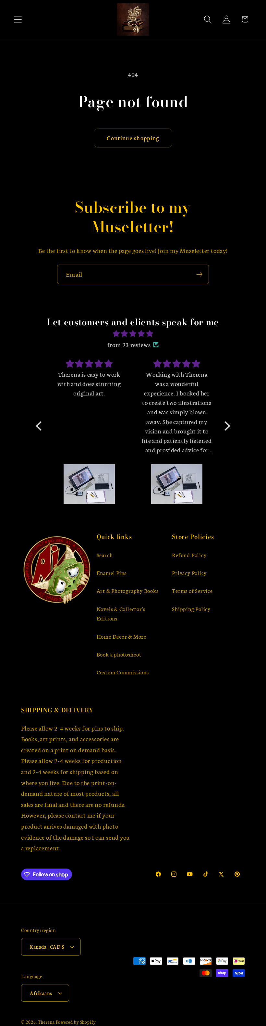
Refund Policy (189, 554)
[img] (133, 333)
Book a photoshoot (119, 654)
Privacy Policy (189, 572)
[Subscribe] (199, 274)
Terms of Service (192, 590)
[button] (17, 19)
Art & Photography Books (128, 590)
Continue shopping (133, 138)
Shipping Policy (191, 608)
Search (105, 554)
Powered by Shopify (76, 1022)
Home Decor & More (121, 636)
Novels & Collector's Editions (121, 613)
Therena (46, 1022)
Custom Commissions (123, 672)
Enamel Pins (112, 572)
